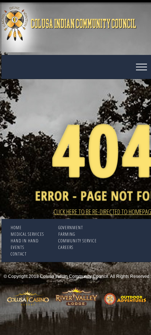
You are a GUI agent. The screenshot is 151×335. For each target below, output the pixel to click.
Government (70, 227)
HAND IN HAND (24, 241)
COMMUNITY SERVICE (77, 241)
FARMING (66, 234)
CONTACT (19, 254)
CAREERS (65, 247)
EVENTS (17, 247)
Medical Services (27, 234)
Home (16, 227)
